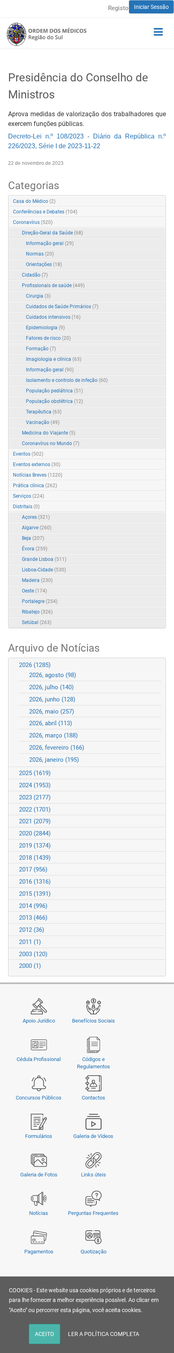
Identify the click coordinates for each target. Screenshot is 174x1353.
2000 (30, 965)
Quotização (93, 1252)
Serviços (28, 496)
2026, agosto (52, 675)
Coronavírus (33, 222)
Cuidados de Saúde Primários (62, 306)
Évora (34, 549)
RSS (160, 201)
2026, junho (52, 699)
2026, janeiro (54, 759)
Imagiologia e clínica (53, 359)
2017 (33, 869)
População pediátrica (54, 391)
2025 (35, 773)
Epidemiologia (45, 327)
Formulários (38, 1136)
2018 (35, 857)
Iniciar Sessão (151, 7)
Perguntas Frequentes (93, 1213)
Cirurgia (38, 296)
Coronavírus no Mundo (50, 443)
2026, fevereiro (56, 747)
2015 (35, 893)
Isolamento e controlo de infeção (67, 380)
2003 (33, 954)
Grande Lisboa (44, 559)
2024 (35, 785)
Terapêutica (44, 412)
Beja (33, 538)
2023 (35, 797)
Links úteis (93, 1175)
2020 (35, 833)
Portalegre (39, 601)
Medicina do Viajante (48, 433)
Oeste (34, 591)
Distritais (26, 506)
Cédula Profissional (39, 1059)
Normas (40, 254)
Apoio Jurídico (39, 1021)
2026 (35, 665)
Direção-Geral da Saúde (52, 233)
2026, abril (50, 723)
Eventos (28, 454)
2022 (35, 809)
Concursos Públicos (39, 1098)
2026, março (53, 735)
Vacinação (42, 422)
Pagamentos (38, 1252)
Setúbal (36, 622)
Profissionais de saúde (53, 285)
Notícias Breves (37, 475)
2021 (35, 821)
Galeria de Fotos (38, 1175)
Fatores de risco (48, 338)
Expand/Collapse (151, 223)
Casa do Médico (34, 201)
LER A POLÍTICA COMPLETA (103, 1334)
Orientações (44, 264)
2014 (33, 906)
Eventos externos (36, 464)
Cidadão (35, 275)
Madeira (37, 580)
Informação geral (50, 243)
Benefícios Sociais (93, 1021)
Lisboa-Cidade (44, 570)
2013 (33, 917)
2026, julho (51, 687)
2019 (35, 845)
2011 (30, 942)
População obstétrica (54, 401)
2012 (31, 929)
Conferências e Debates (45, 212)
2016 (35, 881)
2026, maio (51, 711)
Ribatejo (37, 612)
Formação (41, 349)
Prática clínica (35, 485)
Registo (118, 8)
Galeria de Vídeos (93, 1136)
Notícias (38, 1213)
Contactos (93, 1098)
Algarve (36, 528)
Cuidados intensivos (53, 317)
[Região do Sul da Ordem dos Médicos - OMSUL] (46, 34)
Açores (36, 517)
